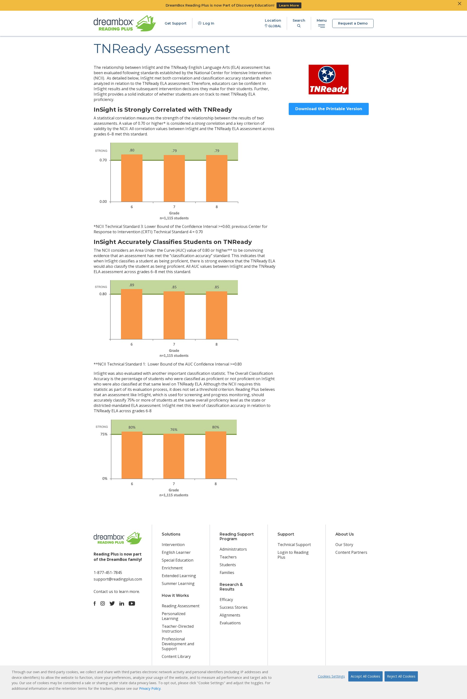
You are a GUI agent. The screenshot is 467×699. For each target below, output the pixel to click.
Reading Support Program (237, 536)
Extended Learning (179, 575)
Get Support (176, 23)
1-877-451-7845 (108, 572)
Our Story (344, 544)
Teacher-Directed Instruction (178, 629)
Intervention (173, 544)
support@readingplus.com (118, 579)
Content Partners (351, 552)
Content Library (176, 656)
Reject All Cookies (401, 676)
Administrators (233, 549)
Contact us (103, 591)
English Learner (176, 552)
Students (228, 564)
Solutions (171, 534)
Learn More (289, 5)
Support (286, 534)
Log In (208, 23)
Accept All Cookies (365, 676)
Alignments (230, 615)
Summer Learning (178, 583)
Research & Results (231, 586)
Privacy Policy (150, 688)
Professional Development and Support (178, 643)
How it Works (175, 595)
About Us (344, 534)
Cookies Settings (331, 676)
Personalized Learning (173, 616)
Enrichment (172, 568)
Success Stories (234, 607)
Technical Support (294, 544)
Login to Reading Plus (293, 555)
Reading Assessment (180, 606)
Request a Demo (353, 23)
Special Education (177, 560)
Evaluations (230, 623)
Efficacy (226, 599)
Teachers (228, 557)
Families (227, 572)
